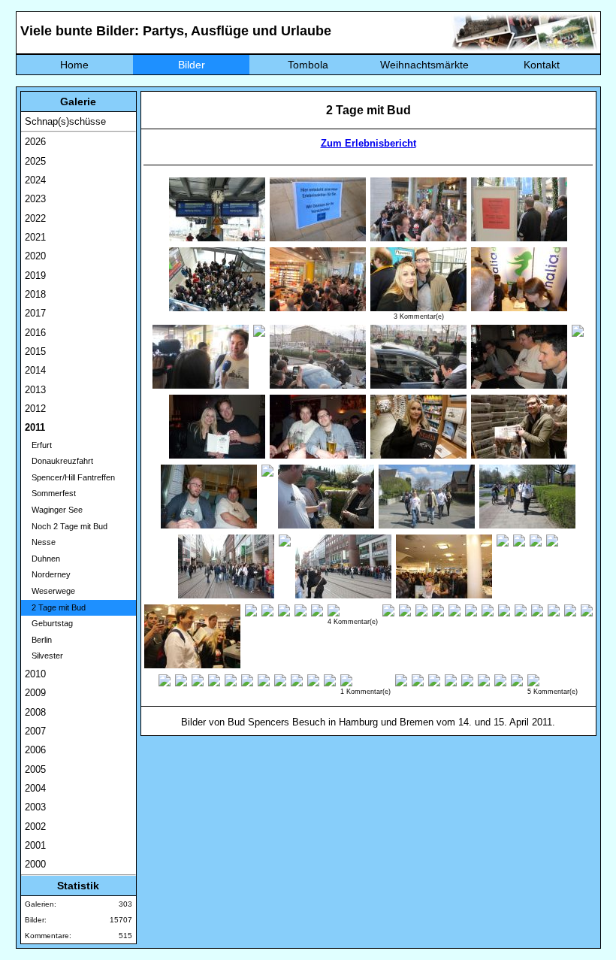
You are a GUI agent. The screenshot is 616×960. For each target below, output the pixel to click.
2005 (35, 769)
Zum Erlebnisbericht (368, 143)
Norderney (48, 574)
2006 (35, 750)
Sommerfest (50, 493)
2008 (35, 712)
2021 (35, 237)
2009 (35, 692)
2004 (35, 788)
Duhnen (42, 558)
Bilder (191, 65)
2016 (35, 332)
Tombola (308, 65)
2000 (35, 864)
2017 (35, 313)
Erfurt (38, 445)
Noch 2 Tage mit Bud (66, 526)
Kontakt (542, 65)
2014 (35, 370)
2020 (35, 256)
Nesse (40, 542)
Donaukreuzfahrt (59, 460)
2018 (35, 294)
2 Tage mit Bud (55, 607)
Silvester (44, 655)
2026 (35, 141)
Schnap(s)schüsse (65, 121)
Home (74, 65)
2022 (35, 218)
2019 (35, 275)
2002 (35, 826)
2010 (35, 674)
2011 (35, 427)
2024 (35, 180)
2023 (35, 198)
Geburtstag (49, 623)
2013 (35, 389)
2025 (35, 161)
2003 (35, 807)
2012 (35, 408)
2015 (35, 351)
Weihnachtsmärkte (424, 65)
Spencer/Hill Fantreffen (70, 477)
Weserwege (50, 590)
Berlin (38, 639)
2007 (35, 731)
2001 (35, 845)
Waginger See (54, 509)
